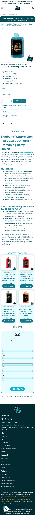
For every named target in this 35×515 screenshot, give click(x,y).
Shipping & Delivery (10, 116)
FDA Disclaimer (5, 445)
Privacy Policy (5, 477)
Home (2, 24)
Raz (6, 108)
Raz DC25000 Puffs (26, 152)
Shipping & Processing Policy (10, 499)
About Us (4, 437)
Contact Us (4, 442)
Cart (2, 461)
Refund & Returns (6, 483)
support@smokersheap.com (14, 425)
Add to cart (19, 101)
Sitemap (3, 467)
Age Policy (4, 474)
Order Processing (9, 112)
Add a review (17, 389)
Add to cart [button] (9, 286)
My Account (5, 458)
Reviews (3, 451)
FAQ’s (2, 439)
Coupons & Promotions (11, 124)
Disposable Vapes (15, 105)
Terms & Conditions (7, 486)
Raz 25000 (9, 24)
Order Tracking (5, 464)
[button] (2, 8)
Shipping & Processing (8, 480)
